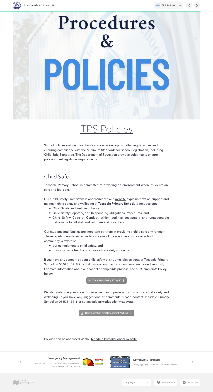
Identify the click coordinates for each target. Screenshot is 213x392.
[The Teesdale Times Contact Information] (53, 5)
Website (120, 198)
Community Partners (146, 360)
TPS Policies (168, 5)
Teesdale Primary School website (114, 338)
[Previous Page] (189, 5)
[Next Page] (197, 5)
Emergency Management (64, 358)
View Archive (168, 382)
